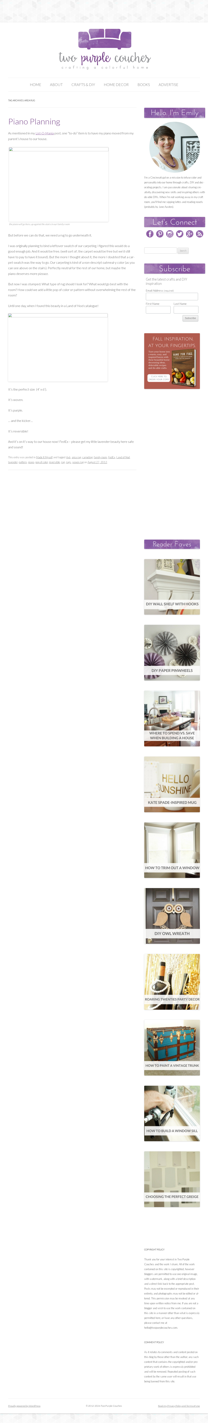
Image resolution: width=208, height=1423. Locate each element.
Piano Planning (34, 121)
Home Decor (116, 84)
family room (100, 457)
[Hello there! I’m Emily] (174, 147)
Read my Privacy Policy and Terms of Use (179, 1405)
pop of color (41, 462)
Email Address (160, 290)
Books (144, 84)
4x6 (68, 457)
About (56, 84)
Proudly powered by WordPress (24, 1405)
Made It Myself (44, 457)
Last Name (180, 303)
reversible (54, 462)
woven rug (78, 462)
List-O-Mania (45, 133)
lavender (12, 462)
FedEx (111, 457)
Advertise (168, 84)
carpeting (87, 457)
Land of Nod (123, 457)
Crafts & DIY (83, 84)
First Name (152, 303)
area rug (76, 457)
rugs (68, 462)
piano (31, 462)
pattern (23, 462)
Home (35, 84)
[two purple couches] (104, 49)
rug (63, 462)
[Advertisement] (174, 460)
